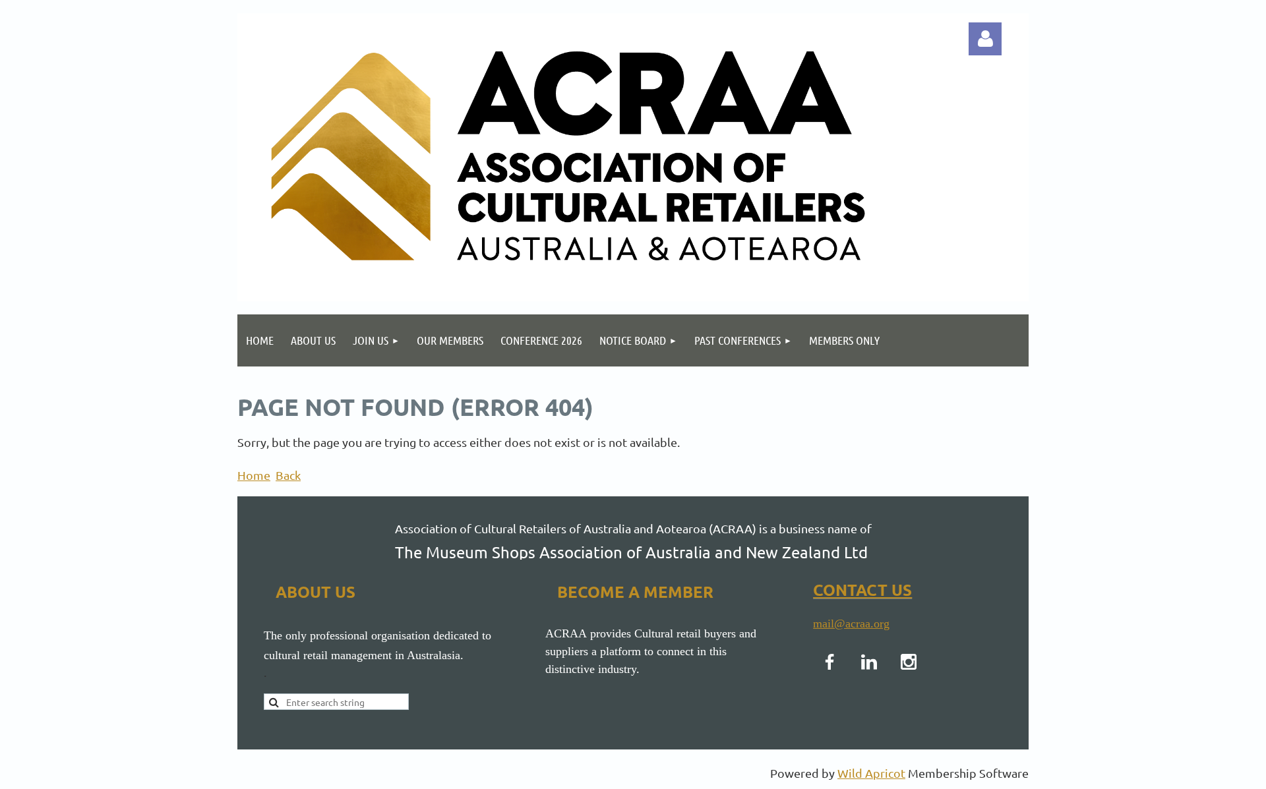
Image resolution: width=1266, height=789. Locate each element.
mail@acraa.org (851, 623)
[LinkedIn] (869, 661)
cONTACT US (862, 589)
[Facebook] (829, 661)
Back (288, 475)
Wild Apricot (871, 773)
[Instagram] (908, 661)
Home (253, 475)
